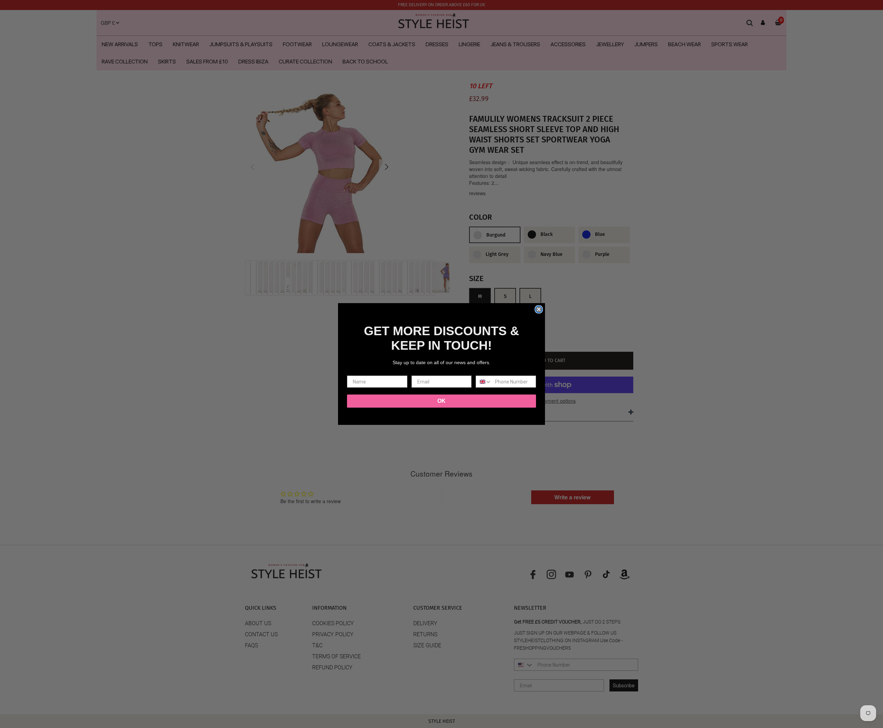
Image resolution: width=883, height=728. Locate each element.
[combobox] (484, 381)
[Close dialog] (538, 309)
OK (441, 401)
